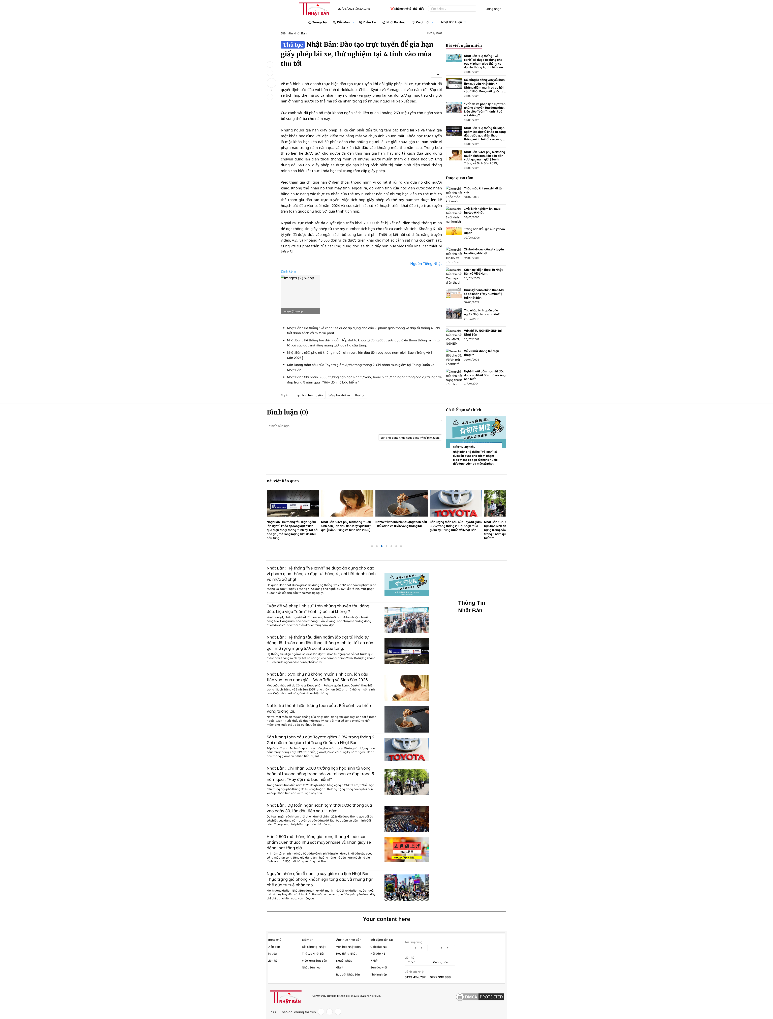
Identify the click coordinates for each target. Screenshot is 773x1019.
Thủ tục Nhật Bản (314, 953)
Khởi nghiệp (378, 974)
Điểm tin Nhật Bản (294, 33)
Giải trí (340, 967)
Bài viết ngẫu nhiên (464, 45)
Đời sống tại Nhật (314, 946)
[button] (353, 22)
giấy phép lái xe (339, 395)
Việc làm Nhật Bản (314, 960)
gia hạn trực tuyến (310, 395)
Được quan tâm (459, 178)
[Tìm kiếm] (478, 8)
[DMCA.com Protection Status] (480, 997)
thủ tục (360, 395)
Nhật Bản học (396, 22)
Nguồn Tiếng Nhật (426, 263)
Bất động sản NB (381, 939)
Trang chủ (319, 22)
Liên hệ (272, 960)
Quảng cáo (440, 962)
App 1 (418, 948)
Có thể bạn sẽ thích (463, 409)
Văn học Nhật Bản (348, 946)
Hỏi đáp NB (377, 953)
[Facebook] (321, 1012)
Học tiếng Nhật (346, 953)
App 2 (444, 948)
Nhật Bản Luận (451, 22)
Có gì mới (422, 22)
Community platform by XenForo (346, 995)
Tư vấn (412, 962)
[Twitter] (329, 1012)
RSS (273, 1011)
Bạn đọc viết (378, 967)
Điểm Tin (369, 22)
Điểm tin (307, 939)
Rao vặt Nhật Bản (348, 974)
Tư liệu (272, 953)
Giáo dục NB (378, 946)
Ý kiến (374, 960)
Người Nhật (344, 960)
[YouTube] (338, 1012)
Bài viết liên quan (283, 481)
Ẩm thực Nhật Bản (348, 939)
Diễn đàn (343, 22)
